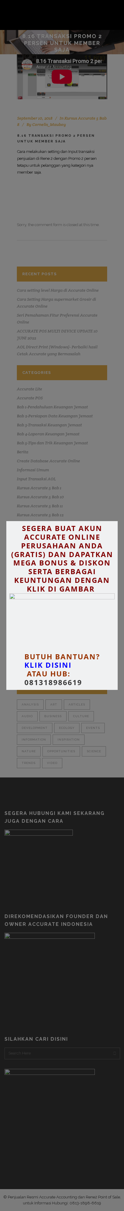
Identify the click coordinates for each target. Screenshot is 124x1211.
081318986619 (53, 682)
